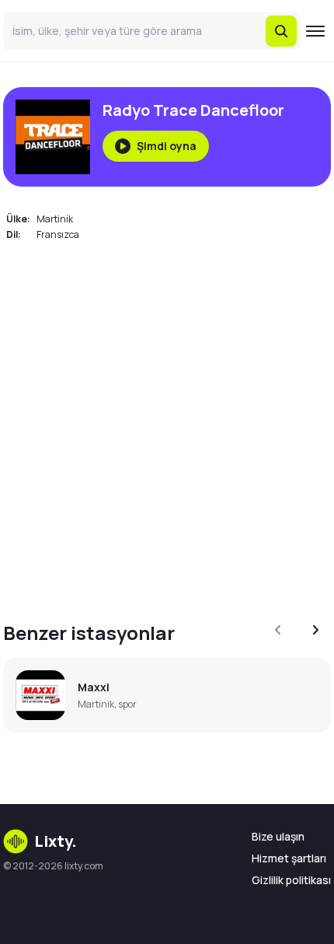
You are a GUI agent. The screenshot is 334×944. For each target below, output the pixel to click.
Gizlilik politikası (291, 879)
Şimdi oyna (167, 145)
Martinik (55, 219)
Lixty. (55, 840)
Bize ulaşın (278, 836)
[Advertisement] (167, 422)
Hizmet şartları (289, 858)
